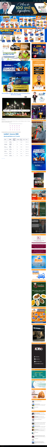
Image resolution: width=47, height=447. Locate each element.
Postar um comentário (3, 158)
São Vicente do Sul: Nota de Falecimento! (38, 419)
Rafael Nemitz (3, 0)
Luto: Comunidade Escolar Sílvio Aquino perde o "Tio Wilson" (40, 435)
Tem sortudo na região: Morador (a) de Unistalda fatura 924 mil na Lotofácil (16, 94)
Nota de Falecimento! (36, 432)
